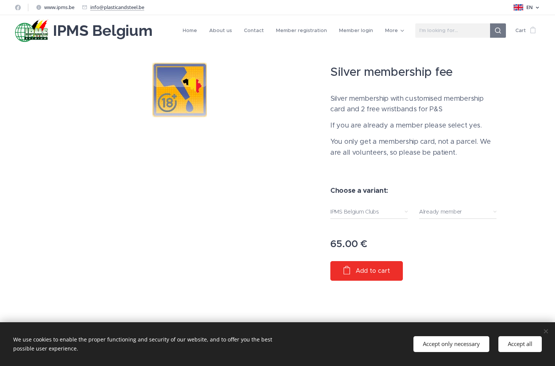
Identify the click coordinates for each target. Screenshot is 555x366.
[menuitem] (192, 30)
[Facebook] (18, 7)
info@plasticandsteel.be (117, 7)
